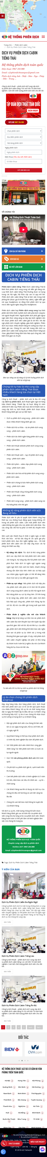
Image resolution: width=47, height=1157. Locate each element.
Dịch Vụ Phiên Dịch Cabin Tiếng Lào (18, 956)
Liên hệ (25, 1146)
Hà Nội (9, 1081)
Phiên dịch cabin (20, 45)
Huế (9, 1113)
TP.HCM (37, 1119)
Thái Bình (8, 1100)
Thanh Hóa (8, 1106)
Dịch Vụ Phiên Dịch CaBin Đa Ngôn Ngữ (20, 902)
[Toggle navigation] (43, 37)
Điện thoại (18, 157)
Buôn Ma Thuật (9, 1120)
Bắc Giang (23, 1100)
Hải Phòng (37, 1081)
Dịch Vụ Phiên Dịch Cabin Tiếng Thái (23, 862)
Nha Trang (23, 1119)
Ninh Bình (23, 1093)
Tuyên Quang (37, 1100)
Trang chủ (8, 45)
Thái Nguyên (37, 1093)
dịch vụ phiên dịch (13, 402)
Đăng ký (34, 1146)
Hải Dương (37, 1087)
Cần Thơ (23, 1127)
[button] (19, 1060)
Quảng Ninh (9, 1087)
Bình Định (37, 1113)
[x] (2, 16)
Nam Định (8, 1093)
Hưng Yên (23, 1081)
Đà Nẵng (23, 1113)
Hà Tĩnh (37, 1106)
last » (39, 1027)
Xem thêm (7, 922)
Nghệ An (23, 1106)
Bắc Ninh (23, 1087)
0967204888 (14, 1143)
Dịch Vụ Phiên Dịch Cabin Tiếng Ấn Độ (19, 1005)
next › (31, 1027)
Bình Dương (37, 1127)
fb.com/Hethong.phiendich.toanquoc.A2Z (28, 1135)
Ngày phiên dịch (11, 148)
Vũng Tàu (8, 1127)
